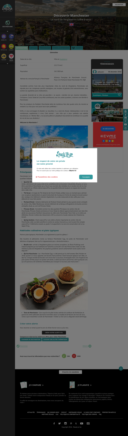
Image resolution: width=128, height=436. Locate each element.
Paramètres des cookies (48, 177)
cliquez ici (72, 170)
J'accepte (86, 177)
